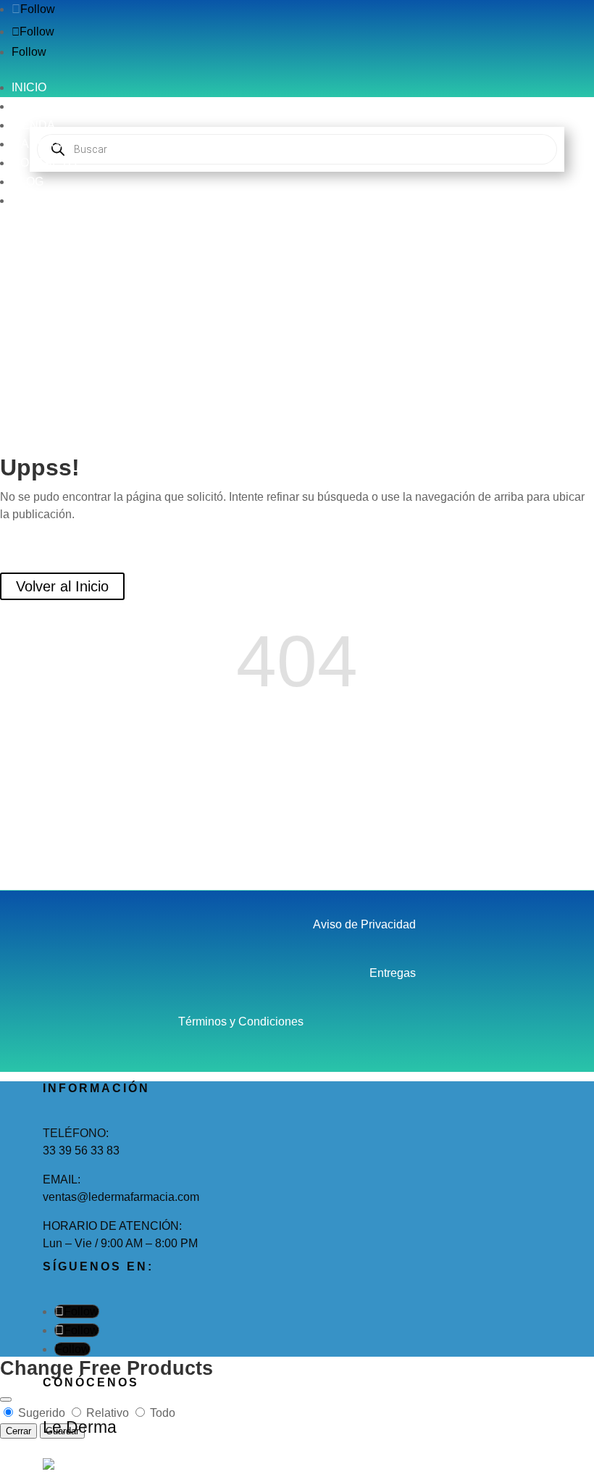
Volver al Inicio (62, 586)
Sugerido (41, 1413)
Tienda (33, 125)
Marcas (37, 144)
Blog (27, 181)
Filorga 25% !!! (55, 200)
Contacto (44, 163)
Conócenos (50, 106)
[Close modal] (6, 1399)
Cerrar (18, 1431)
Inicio (29, 87)
